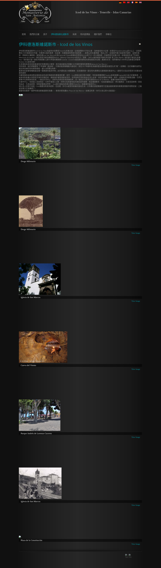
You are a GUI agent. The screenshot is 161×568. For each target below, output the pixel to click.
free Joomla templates (80, 565)
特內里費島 (85, 34)
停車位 (109, 34)
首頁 (24, 34)
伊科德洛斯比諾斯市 (60, 34)
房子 (45, 34)
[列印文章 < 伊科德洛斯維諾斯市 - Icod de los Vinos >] (140, 44)
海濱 (74, 34)
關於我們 (98, 34)
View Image (135, 165)
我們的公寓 (34, 34)
